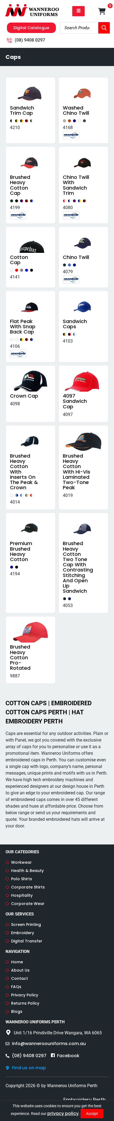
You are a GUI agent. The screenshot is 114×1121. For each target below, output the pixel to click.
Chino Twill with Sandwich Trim (76, 185)
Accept (92, 1113)
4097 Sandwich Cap (75, 401)
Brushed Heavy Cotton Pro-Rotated (20, 657)
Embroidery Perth (84, 1099)
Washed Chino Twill (76, 110)
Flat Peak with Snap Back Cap (22, 326)
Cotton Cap (19, 260)
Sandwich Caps (75, 324)
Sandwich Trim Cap (22, 110)
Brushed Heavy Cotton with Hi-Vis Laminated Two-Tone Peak (76, 471)
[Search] (104, 28)
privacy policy (63, 1113)
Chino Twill (76, 257)
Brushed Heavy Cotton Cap (20, 185)
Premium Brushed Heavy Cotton (21, 551)
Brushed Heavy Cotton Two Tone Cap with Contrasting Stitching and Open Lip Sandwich (78, 567)
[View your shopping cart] (102, 11)
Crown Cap (24, 395)
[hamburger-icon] (78, 11)
